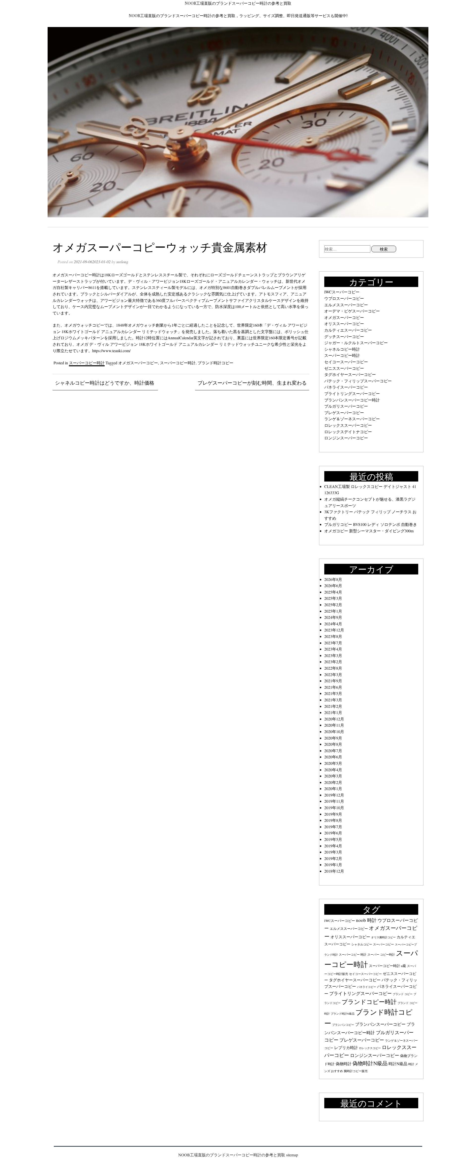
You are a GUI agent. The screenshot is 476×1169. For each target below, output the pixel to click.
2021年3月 (333, 699)
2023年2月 (333, 661)
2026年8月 (333, 579)
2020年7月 (333, 750)
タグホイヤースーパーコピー (350, 374)
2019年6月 (333, 832)
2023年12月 (334, 629)
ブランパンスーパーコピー (380, 1024)
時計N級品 (397, 1063)
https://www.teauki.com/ (111, 350)
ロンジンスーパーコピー (346, 437)
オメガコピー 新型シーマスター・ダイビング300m (369, 530)
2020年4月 (333, 769)
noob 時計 (366, 920)
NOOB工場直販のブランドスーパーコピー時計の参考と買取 (238, 3)
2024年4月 (333, 623)
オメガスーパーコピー (138, 362)
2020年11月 (334, 725)
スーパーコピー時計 (87, 362)
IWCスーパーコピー (341, 291)
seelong (122, 261)
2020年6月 (333, 756)
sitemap (292, 1154)
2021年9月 (333, 680)
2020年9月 (333, 738)
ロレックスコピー (370, 1048)
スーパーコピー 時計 (352, 954)
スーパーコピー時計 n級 (387, 966)
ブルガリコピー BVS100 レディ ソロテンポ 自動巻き (370, 524)
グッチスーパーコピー (344, 336)
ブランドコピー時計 (369, 1002)
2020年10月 (334, 731)
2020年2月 (333, 782)
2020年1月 (333, 788)
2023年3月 (333, 655)
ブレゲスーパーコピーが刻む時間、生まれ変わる (252, 382)
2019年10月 (334, 807)
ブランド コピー (403, 994)
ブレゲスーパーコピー (344, 412)
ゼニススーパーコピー (344, 368)
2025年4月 (333, 592)
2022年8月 (333, 668)
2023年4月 (333, 649)
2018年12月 (334, 871)
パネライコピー (366, 987)
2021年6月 (333, 687)
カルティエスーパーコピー (348, 330)
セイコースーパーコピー (346, 361)
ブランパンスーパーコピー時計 (352, 399)
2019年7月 (333, 826)
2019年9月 (333, 814)
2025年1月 (333, 611)
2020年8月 (333, 744)
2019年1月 (333, 864)
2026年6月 (333, 585)
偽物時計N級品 (370, 1063)
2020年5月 (333, 763)
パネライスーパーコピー (346, 387)
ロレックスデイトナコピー (348, 431)
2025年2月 (333, 604)
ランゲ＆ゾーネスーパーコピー (352, 418)
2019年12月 (334, 795)
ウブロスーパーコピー (344, 298)
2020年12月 (334, 718)
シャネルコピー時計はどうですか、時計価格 (104, 382)
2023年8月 (333, 636)
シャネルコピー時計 (342, 349)
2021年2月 (333, 706)
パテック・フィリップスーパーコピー (358, 380)
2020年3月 (333, 775)
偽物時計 (344, 1063)
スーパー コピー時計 (381, 954)
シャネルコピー (361, 944)
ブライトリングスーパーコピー (352, 393)
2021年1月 (333, 712)
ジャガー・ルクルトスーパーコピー (356, 342)
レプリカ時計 (346, 1047)
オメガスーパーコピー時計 (76, 274)
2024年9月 (333, 617)
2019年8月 (333, 820)
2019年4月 (333, 845)
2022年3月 (333, 674)
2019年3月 (333, 852)
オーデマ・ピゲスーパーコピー (352, 311)
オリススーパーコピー (344, 323)
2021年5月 (333, 693)
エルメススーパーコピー (346, 304)
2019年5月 (333, 839)
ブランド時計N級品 (343, 1013)
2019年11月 (334, 801)
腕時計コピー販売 (356, 1071)
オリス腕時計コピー (383, 937)
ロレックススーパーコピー (348, 425)
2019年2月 (333, 858)
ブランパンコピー (343, 1024)
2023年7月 (333, 642)
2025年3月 (333, 598)
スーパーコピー (383, 944)
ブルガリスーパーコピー (346, 406)
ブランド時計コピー (215, 362)
